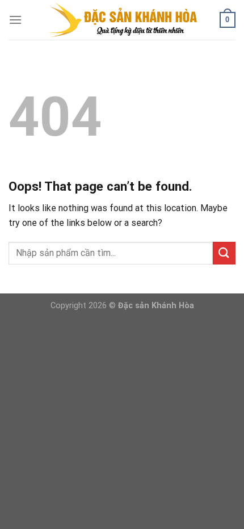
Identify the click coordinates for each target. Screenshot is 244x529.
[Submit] (224, 253)
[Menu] (15, 19)
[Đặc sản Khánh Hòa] (122, 20)
